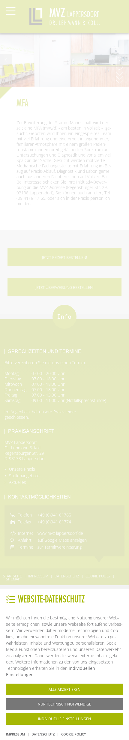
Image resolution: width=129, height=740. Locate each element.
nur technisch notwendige (64, 704)
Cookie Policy (73, 734)
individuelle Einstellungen (64, 718)
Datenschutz (43, 734)
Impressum (15, 734)
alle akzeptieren (64, 689)
